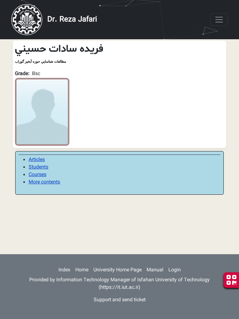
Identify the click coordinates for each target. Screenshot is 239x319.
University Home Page (117, 270)
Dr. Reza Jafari (72, 20)
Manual (155, 270)
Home (81, 270)
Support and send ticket (120, 300)
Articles (37, 160)
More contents (44, 182)
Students (38, 167)
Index (64, 270)
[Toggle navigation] (219, 19)
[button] (42, 112)
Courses (37, 175)
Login (174, 270)
